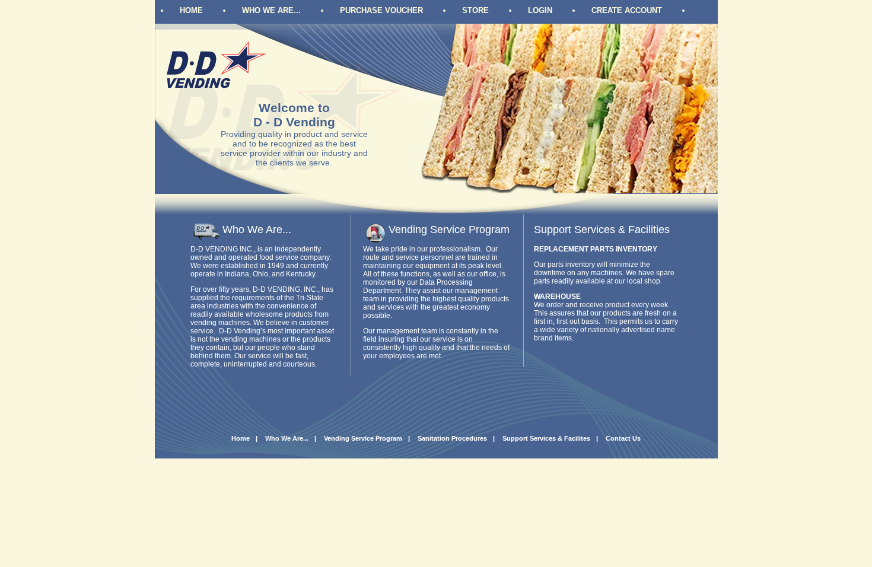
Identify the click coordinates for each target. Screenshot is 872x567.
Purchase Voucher (381, 10)
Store (475, 10)
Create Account (626, 10)
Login (540, 10)
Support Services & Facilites (546, 438)
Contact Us (623, 438)
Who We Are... (271, 10)
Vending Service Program (363, 438)
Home (191, 10)
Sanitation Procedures (452, 438)
